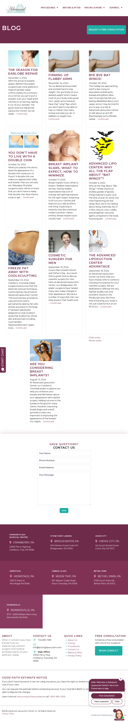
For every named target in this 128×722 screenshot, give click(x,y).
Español (115, 7)
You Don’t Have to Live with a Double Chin (23, 156)
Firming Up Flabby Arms (60, 77)
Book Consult (108, 650)
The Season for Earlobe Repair (23, 71)
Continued (21, 114)
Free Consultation (106, 29)
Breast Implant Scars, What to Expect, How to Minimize (63, 169)
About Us (72, 640)
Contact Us (73, 649)
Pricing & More (93, 7)
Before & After (71, 7)
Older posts (94, 337)
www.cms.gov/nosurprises (30, 696)
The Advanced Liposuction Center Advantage (102, 260)
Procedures (48, 7)
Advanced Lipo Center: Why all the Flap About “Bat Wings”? (103, 171)
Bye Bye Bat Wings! (100, 77)
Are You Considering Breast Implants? (41, 369)
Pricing (71, 643)
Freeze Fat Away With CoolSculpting (22, 271)
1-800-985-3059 (57, 696)
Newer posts (95, 340)
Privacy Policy (75, 656)
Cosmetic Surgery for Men (60, 259)
